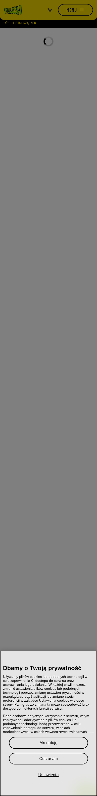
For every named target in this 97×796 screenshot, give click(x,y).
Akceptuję (48, 743)
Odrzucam (48, 759)
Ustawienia (48, 775)
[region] (48, 723)
